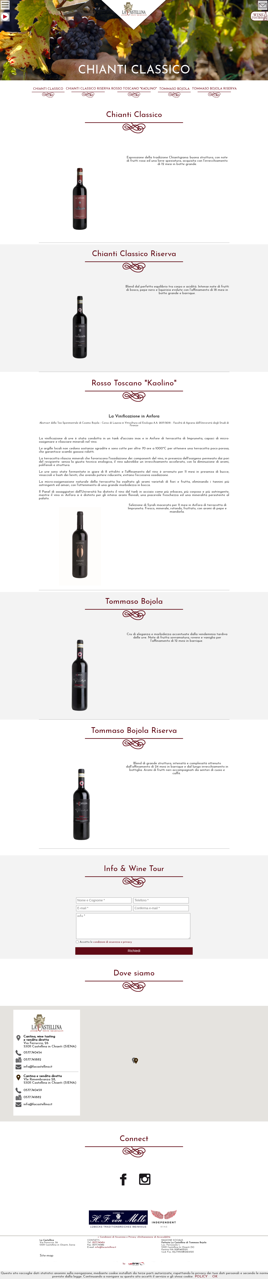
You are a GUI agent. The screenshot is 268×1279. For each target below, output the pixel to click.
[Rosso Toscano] (134, 96)
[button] (136, 1061)
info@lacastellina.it (38, 1066)
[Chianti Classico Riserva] (88, 96)
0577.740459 (98, 1242)
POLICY (201, 1276)
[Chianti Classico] (48, 96)
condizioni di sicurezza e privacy (112, 942)
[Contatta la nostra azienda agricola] (262, 9)
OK (215, 1276)
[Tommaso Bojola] (174, 96)
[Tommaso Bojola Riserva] (214, 96)
